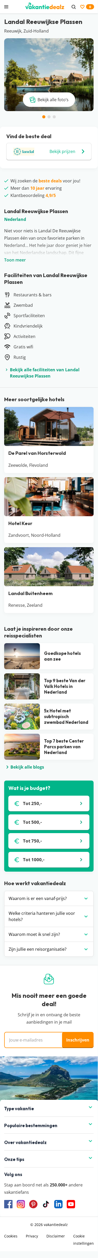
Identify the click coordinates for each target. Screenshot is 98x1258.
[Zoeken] (73, 7)
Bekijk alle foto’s (53, 100)
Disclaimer (55, 1236)
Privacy (32, 1236)
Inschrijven (77, 1040)
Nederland (15, 219)
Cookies (10, 1236)
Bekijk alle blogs (27, 767)
